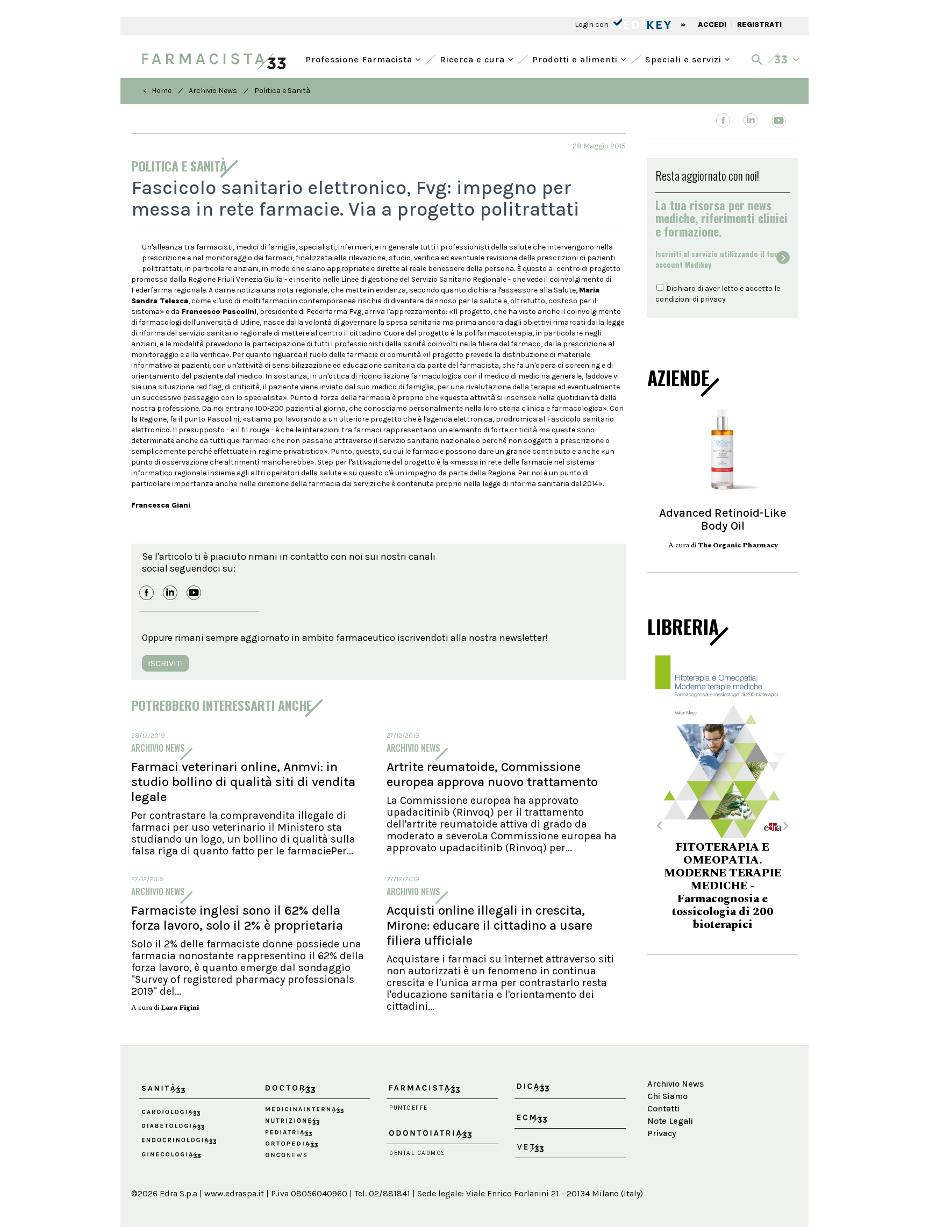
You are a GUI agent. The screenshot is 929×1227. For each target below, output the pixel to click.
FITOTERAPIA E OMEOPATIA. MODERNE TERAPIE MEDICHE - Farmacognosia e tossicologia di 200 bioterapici (723, 886)
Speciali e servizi (684, 58)
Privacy (661, 1133)
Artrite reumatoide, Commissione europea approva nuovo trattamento (492, 774)
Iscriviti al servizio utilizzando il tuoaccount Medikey (716, 259)
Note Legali (670, 1121)
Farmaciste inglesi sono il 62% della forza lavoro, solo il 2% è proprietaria (237, 918)
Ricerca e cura (474, 58)
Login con (592, 24)
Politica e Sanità (282, 90)
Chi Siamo (667, 1096)
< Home (157, 90)
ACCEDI (712, 24)
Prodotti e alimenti (576, 58)
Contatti (663, 1108)
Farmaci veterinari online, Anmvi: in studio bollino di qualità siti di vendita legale (243, 781)
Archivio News (213, 90)
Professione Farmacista (360, 58)
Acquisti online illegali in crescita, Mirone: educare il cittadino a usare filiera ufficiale (489, 925)
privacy (713, 299)
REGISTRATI (759, 24)
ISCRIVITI (165, 663)
